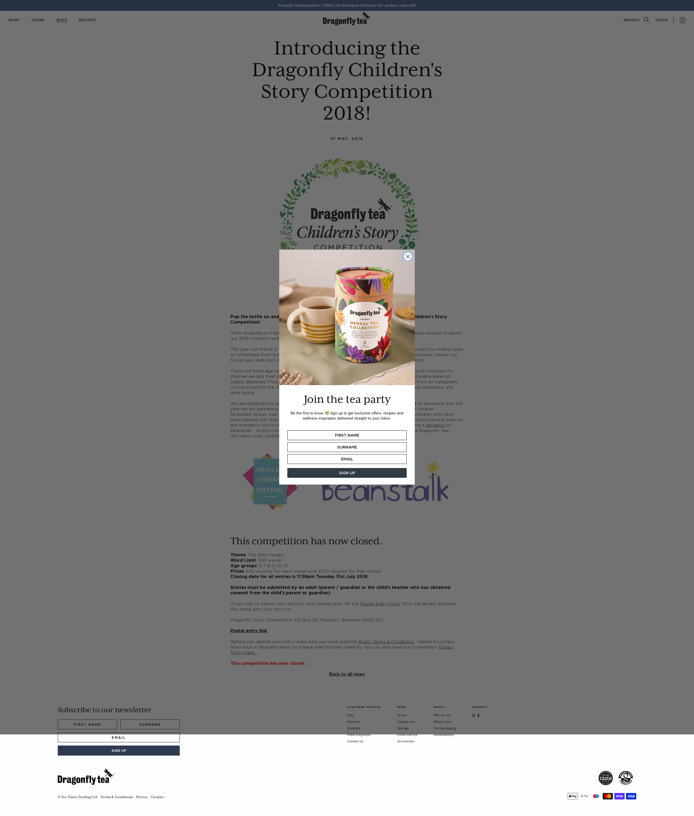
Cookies (157, 797)
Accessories (405, 741)
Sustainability (443, 735)
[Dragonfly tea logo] (86, 777)
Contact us (355, 741)
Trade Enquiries (359, 735)
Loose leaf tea (407, 735)
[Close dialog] (408, 256)
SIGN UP (118, 751)
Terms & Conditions (117, 797)
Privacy (142, 797)
